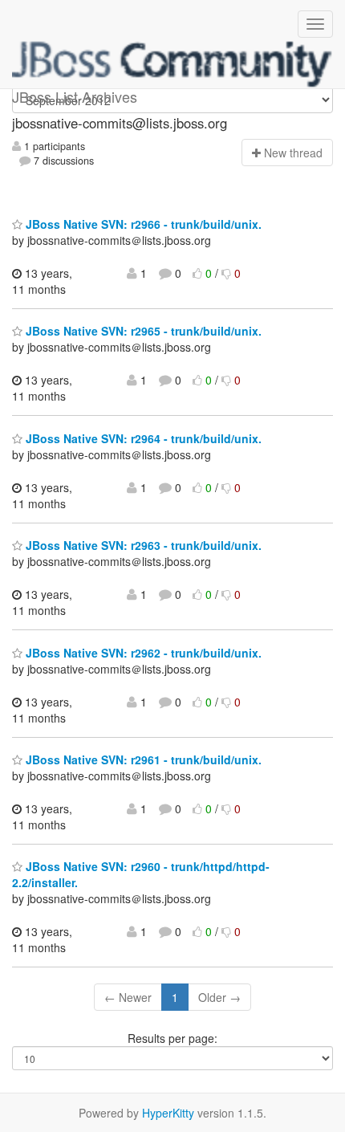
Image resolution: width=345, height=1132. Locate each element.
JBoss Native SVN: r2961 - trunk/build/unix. (142, 759)
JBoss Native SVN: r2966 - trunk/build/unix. (142, 224)
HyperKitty (168, 1113)
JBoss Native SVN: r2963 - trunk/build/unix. (142, 545)
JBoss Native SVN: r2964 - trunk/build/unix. (142, 438)
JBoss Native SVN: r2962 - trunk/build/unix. (142, 653)
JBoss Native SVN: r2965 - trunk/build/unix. (142, 331)
